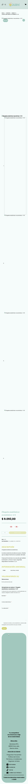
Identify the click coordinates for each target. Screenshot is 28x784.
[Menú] (2, 4)
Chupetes (18, 541)
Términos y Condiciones (14, 759)
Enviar (4, 628)
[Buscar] (5, 4)
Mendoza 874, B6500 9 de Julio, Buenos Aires (14, 746)
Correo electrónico (7, 602)
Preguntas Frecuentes (14, 755)
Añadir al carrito (17, 532)
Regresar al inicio (14, 761)
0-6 (9, 541)
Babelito (13, 541)
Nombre (4, 595)
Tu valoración (5, 608)
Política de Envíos (14, 757)
